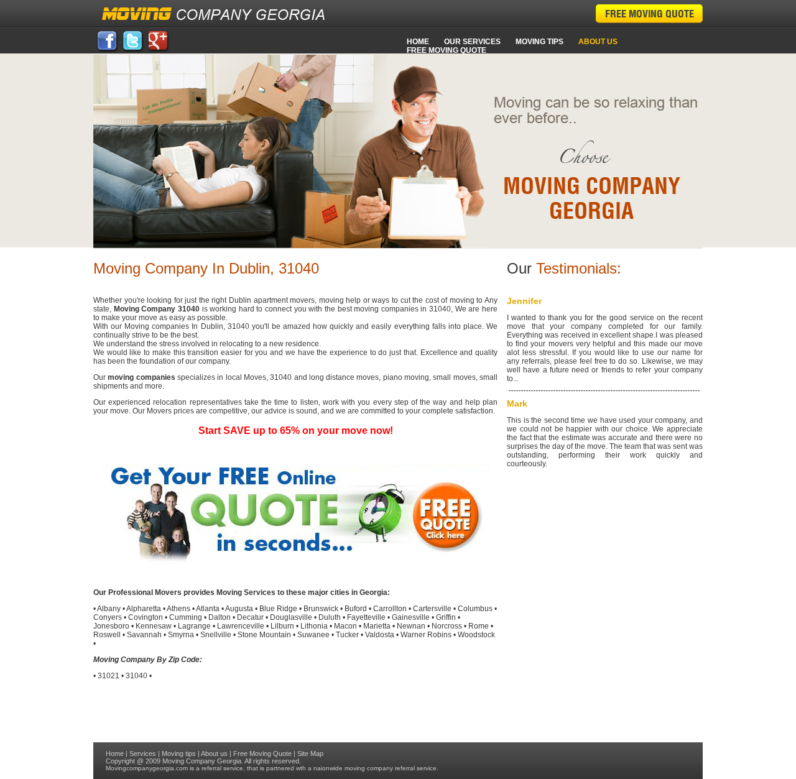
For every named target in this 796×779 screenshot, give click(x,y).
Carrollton (390, 608)
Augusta (239, 608)
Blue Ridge (278, 608)
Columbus (475, 608)
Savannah (144, 634)
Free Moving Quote (446, 50)
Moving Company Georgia (201, 761)
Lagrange (194, 626)
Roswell (107, 634)
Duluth (329, 617)
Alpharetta (143, 608)
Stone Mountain (264, 634)
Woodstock (476, 634)
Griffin (446, 617)
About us (214, 753)
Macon (345, 626)
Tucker (347, 634)
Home (418, 41)
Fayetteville (366, 617)
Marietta (377, 626)
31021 (108, 675)
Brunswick (320, 608)
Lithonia (314, 626)
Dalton (219, 617)
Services (142, 753)
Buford (356, 608)
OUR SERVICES (472, 41)
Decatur (250, 617)
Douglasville (291, 617)
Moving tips (179, 753)
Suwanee (313, 634)
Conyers (107, 617)
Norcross (447, 626)
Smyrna (181, 634)
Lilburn (282, 626)
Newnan (411, 626)
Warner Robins (425, 634)
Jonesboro (111, 626)
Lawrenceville (240, 626)
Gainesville (411, 617)
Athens (178, 608)
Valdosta (379, 634)
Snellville (215, 634)
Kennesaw (154, 626)
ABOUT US (598, 41)
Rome (478, 626)
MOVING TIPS (539, 41)
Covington (145, 617)
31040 (136, 675)
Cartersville (432, 608)
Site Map (310, 753)
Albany (109, 608)
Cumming (185, 617)
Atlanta (208, 608)
